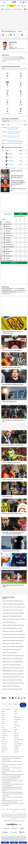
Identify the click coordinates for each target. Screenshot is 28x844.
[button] (4, 2)
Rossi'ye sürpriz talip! (7, 496)
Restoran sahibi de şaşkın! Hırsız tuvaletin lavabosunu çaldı (12, 680)
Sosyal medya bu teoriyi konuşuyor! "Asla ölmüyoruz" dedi (11, 649)
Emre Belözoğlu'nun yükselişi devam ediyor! (12, 384)
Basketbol (24, 5)
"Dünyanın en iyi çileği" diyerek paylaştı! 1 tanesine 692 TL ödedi (12, 665)
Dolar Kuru (4, 743)
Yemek (3, 715)
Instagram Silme (17, 745)
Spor (3, 725)
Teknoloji (16, 709)
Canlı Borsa (4, 733)
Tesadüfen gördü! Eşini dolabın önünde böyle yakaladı (13, 625)
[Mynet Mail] (26, 2)
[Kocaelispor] (22, 35)
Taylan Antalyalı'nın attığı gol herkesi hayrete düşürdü (13, 585)
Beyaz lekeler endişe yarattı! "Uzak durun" (11, 643)
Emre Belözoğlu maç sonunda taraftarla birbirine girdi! (13, 420)
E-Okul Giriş (16, 741)
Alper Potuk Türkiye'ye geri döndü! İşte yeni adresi (17, 176)
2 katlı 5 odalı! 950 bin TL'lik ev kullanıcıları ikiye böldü (13, 607)
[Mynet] (22, 828)
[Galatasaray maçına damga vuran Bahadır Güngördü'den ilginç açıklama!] (14, 454)
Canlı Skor (12, 5)
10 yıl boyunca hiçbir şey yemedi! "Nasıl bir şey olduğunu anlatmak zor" (13, 677)
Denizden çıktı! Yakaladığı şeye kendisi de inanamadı (12, 616)
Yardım (7, 809)
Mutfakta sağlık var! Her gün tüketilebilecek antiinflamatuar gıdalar (12, 661)
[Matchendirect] (15, 828)
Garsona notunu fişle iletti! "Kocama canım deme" (13, 619)
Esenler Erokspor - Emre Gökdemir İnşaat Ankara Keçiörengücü (14, 132)
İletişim (3, 809)
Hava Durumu (4, 749)
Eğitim (3, 723)
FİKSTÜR (21, 214)
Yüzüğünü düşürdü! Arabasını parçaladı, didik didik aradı (12, 640)
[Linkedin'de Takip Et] (19, 698)
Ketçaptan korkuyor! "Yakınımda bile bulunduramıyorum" (10, 686)
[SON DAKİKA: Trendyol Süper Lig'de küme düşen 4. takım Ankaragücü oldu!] (14, 342)
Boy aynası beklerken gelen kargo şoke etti (12, 689)
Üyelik (11, 809)
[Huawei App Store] (16, 705)
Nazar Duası (16, 751)
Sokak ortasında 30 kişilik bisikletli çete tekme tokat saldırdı (13, 613)
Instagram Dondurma (18, 743)
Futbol (18, 5)
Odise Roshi (10, 153)
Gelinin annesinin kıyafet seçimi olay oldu (12, 628)
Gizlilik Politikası (17, 809)
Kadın (3, 717)
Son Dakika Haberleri (6, 709)
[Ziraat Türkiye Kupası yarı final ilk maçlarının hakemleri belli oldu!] (14, 542)
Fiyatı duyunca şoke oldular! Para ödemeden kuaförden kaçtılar (12, 631)
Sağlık (15, 711)
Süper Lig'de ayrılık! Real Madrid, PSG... (11, 568)
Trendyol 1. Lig (19, 9)
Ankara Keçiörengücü (20, 48)
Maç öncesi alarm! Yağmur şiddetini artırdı (12, 513)
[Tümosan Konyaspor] (14, 35)
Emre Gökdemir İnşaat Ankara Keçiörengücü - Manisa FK (13, 128)
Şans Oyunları (17, 725)
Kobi (15, 727)
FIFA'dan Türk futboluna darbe (9, 401)
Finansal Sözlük (5, 735)
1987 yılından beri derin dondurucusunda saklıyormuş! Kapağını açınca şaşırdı (12, 610)
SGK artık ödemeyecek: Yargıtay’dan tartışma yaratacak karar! (12, 601)
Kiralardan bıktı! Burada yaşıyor (9, 652)
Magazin (3, 719)
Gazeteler (16, 721)
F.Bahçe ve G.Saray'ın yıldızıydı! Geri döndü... (12, 479)
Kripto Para (4, 739)
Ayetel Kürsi (16, 749)
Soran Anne (16, 735)
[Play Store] (5, 705)
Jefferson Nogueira (11, 168)
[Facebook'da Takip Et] (10, 698)
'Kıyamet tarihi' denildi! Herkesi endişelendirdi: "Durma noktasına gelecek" (13, 674)
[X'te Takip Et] (13, 698)
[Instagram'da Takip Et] (16, 698)
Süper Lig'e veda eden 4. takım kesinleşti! (12, 350)
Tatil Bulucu (16, 737)
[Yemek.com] (22, 832)
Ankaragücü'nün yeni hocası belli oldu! (18, 189)
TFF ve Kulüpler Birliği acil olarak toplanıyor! (13, 445)
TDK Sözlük (16, 747)
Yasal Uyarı (23, 809)
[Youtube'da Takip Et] (22, 698)
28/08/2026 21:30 (7, 37)
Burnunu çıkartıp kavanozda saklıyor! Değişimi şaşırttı (13, 646)
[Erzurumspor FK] (11, 35)
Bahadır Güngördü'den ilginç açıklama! (11, 462)
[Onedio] (5, 832)
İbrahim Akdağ (11, 160)
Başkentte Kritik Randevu (17, 170)
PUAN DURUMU (7, 214)
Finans (3, 713)
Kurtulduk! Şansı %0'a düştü (8, 622)
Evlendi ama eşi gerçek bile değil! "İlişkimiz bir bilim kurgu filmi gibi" (13, 683)
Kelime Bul (16, 733)
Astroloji (16, 713)
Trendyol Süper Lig (8, 9)
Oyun (15, 731)
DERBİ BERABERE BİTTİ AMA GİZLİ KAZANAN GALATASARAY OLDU (12, 671)
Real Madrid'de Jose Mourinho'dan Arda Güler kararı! (13, 756)
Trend (3, 721)
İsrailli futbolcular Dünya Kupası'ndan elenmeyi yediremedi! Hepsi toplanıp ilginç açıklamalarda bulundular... (12, 789)
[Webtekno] (13, 832)
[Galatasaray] (26, 35)
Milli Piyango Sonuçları (19, 739)
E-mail (15, 723)
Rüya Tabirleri (5, 747)
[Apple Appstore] (10, 705)
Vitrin (15, 715)
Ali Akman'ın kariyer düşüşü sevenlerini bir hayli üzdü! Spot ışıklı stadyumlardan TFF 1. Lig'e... (18, 183)
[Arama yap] (21, 2)
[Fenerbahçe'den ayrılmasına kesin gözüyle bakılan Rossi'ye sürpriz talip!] (14, 488)
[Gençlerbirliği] (3, 35)
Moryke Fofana (11, 164)
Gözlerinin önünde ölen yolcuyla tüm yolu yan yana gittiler (13, 668)
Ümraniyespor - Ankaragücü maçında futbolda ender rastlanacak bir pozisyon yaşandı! (13, 532)
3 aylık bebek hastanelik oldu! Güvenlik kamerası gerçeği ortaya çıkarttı (13, 634)
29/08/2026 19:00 (18, 37)
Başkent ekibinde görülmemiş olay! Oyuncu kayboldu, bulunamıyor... (12, 332)
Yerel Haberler (5, 729)
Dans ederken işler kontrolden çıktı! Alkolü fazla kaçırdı (13, 637)
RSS (13, 811)
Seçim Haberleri (17, 717)
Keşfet (3, 751)
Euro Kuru (4, 745)
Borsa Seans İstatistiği (6, 731)
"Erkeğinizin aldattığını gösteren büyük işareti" (13, 604)
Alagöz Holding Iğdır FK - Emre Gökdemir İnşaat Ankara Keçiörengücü (15, 141)
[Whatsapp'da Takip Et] (25, 698)
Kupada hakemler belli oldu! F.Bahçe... (11, 550)
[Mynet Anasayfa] (14, 2)
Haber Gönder (23, 705)
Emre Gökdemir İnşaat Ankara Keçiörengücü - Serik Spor (13, 136)
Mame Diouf (10, 157)
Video (3, 727)
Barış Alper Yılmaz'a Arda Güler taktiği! (11, 367)
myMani (15, 729)
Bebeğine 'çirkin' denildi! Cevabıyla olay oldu (12, 658)
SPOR (2, 5)
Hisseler (3, 737)
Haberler (3, 711)
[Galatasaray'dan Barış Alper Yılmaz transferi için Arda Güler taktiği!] (14, 359)
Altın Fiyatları (4, 741)
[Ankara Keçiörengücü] (5, 49)
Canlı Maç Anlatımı (18, 719)
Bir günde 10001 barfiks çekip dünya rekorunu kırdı (13, 655)
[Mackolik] (7, 828)
